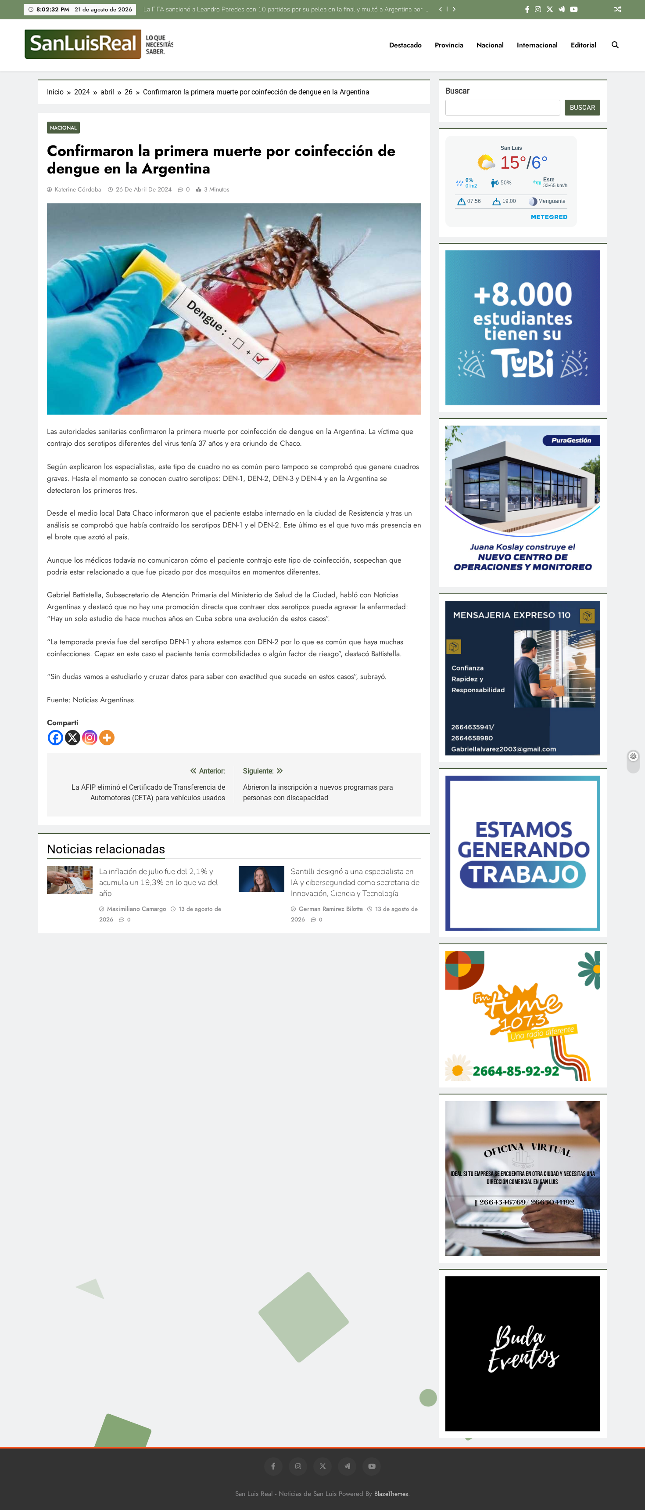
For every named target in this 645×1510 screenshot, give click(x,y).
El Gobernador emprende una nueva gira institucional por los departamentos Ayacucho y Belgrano (292, 9)
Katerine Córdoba (78, 189)
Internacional (537, 45)
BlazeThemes (391, 1493)
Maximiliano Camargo (136, 908)
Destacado (405, 45)
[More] (107, 737)
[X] (72, 737)
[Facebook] (55, 737)
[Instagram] (89, 737)
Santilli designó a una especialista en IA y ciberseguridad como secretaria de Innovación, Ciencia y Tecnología (355, 882)
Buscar (457, 90)
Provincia (449, 45)
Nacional (490, 45)
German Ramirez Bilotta (331, 908)
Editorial (583, 45)
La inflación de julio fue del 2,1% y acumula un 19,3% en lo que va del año (158, 882)
